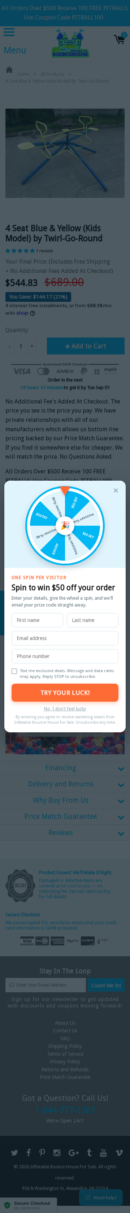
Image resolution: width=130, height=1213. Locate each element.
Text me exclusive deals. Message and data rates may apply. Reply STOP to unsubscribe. (67, 673)
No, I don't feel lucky (65, 708)
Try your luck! (65, 692)
